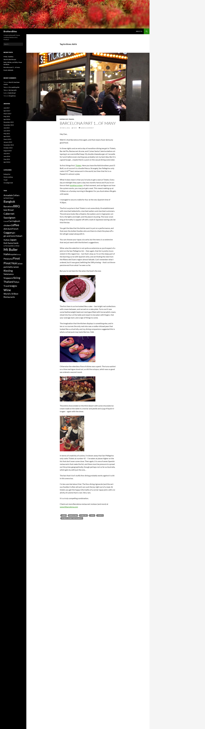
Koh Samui (9, 243)
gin (13, 232)
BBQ (16, 206)
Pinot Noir (10, 263)
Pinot (16, 258)
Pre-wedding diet (14, 87)
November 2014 (9, 145)
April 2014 (7, 162)
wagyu (13, 285)
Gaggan (8, 232)
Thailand (8, 281)
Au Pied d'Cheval (8, 198)
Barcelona (73, 515)
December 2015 (9, 122)
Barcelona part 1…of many (88, 123)
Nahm (7, 254)
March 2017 (7, 113)
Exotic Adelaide (8, 70)
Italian (7, 240)
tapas (92, 515)
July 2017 (7, 108)
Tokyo (16, 282)
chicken (7, 225)
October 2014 (8, 148)
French (15, 229)
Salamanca (9, 274)
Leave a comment (87, 128)
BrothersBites (10, 31)
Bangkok (9, 201)
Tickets (78, 165)
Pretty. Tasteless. (9, 56)
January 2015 (8, 142)
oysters (14, 254)
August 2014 (8, 151)
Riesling (8, 270)
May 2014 (7, 159)
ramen (16, 267)
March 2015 (7, 139)
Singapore (8, 278)
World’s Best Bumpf (10, 59)
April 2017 (7, 111)
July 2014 (7, 153)
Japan (13, 239)
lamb (16, 243)
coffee (15, 225)
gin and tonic (9, 236)
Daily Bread (12, 93)
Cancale (6, 221)
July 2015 (7, 128)
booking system (76, 185)
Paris (19, 254)
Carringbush (14, 221)
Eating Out (64, 119)
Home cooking (8, 177)
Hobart (19, 236)
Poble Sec (83, 515)
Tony (75, 128)
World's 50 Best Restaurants (72, 518)
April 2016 (7, 119)
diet (5, 229)
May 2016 (7, 116)
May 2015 (7, 133)
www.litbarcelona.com (69, 507)
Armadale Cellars (11, 195)
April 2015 (7, 136)
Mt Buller (11, 249)
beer (6, 210)
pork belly (8, 267)
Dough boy (12, 96)
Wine (7, 290)
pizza (20, 263)
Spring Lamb (12, 90)
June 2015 (7, 131)
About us (139, 31)
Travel (71, 119)
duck (9, 229)
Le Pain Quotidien (9, 246)
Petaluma (8, 258)
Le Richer (16, 246)
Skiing (16, 277)
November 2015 (9, 125)
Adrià (64, 515)
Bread (11, 210)
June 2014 (7, 156)
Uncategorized (8, 183)
